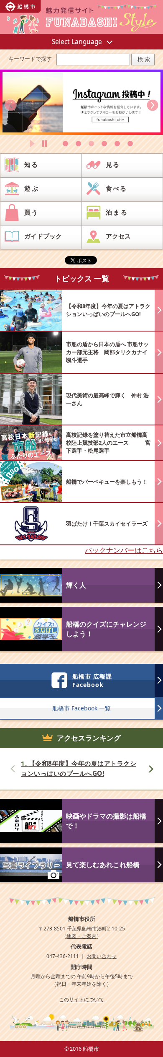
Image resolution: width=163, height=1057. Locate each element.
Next (150, 769)
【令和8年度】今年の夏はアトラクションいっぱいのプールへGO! (78, 768)
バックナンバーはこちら (124, 550)
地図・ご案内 (81, 936)
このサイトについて (81, 999)
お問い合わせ (102, 956)
